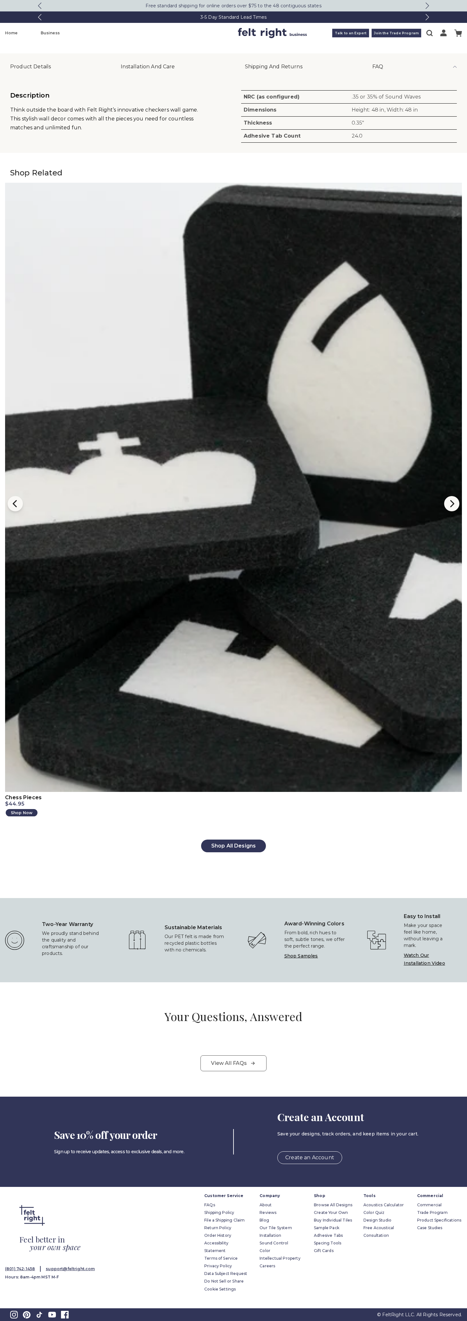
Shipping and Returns (273, 67)
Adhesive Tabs (328, 1235)
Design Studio (377, 1220)
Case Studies (430, 1227)
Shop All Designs (233, 846)
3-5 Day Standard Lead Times (233, 17)
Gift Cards (324, 1250)
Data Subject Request (225, 1273)
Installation (270, 1235)
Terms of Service (221, 1258)
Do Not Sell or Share (224, 1281)
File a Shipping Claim (224, 1220)
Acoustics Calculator (383, 1204)
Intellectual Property (280, 1258)
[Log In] (443, 33)
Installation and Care (148, 67)
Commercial (429, 1204)
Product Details (30, 67)
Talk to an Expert (351, 33)
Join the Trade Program (396, 33)
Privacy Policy (218, 1265)
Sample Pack (326, 1227)
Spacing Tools (327, 1243)
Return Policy (217, 1227)
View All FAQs (229, 1063)
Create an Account (309, 1157)
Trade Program (432, 1212)
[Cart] (458, 33)
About (266, 1204)
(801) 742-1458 (20, 1268)
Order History (217, 1235)
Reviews (268, 1212)
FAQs (209, 1204)
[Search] (429, 33)
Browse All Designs (333, 1204)
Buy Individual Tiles (333, 1220)
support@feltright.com (70, 1268)
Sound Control (274, 1243)
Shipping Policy (219, 1212)
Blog (264, 1220)
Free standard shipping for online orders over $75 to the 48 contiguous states (233, 6)
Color (265, 1250)
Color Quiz (374, 1212)
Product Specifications (439, 1220)
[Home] (208, 33)
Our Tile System (276, 1227)
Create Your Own (331, 1212)
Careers (267, 1265)
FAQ (377, 67)
